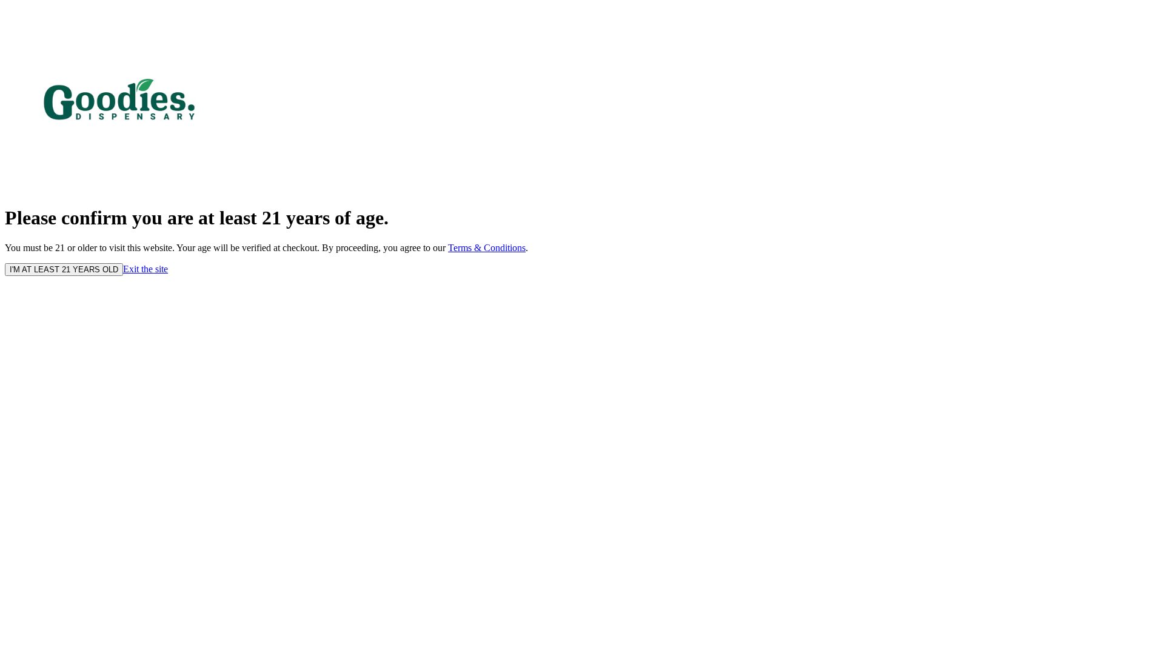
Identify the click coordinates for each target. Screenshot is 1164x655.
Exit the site (145, 269)
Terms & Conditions (487, 248)
